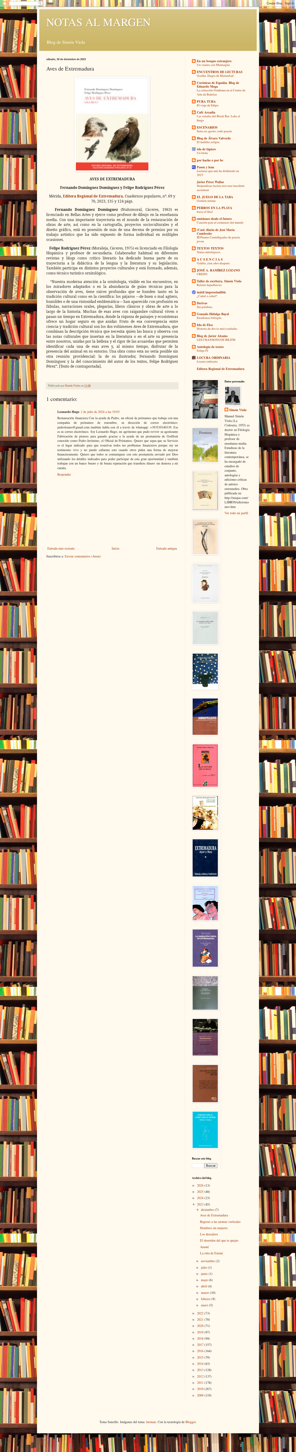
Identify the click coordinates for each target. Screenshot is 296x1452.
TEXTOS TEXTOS (210, 248)
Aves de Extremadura (214, 1215)
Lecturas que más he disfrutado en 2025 (218, 173)
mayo (205, 1280)
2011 (200, 1382)
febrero (206, 1299)
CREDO (202, 274)
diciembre (208, 1209)
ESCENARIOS (207, 127)
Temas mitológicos (208, 252)
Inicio (115, 548)
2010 (200, 1389)
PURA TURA (206, 101)
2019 (200, 1332)
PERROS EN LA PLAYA (214, 207)
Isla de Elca (205, 324)
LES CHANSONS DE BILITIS (216, 340)
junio (205, 1273)
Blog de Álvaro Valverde (214, 138)
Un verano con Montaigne (213, 65)
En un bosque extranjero (214, 60)
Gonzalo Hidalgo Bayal (213, 313)
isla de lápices (206, 149)
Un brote (202, 153)
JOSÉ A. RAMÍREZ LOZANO (218, 270)
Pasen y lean (205, 167)
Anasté (204, 1247)
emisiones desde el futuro (214, 218)
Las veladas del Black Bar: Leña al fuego (218, 118)
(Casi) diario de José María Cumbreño (216, 231)
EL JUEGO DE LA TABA (215, 196)
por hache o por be (210, 160)
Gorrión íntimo (206, 201)
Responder (64, 474)
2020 (200, 1325)
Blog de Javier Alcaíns (212, 335)
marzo (205, 1292)
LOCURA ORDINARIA (213, 357)
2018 (200, 1338)
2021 (200, 1319)
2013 (200, 1370)
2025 (200, 1191)
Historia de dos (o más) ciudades (217, 328)
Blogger (190, 1422)
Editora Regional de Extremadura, (93, 196)
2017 (200, 1344)
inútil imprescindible (211, 292)
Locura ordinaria (207, 361)
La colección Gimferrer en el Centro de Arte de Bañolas (221, 92)
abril (204, 1286)
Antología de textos (210, 346)
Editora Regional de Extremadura (220, 368)
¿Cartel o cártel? (207, 296)
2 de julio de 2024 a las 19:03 (100, 411)
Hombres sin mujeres (214, 1228)
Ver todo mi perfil (236, 513)
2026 (200, 1185)
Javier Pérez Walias (210, 181)
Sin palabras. (205, 307)
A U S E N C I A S (210, 259)
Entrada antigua (166, 548)
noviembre (208, 1261)
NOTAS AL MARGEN (98, 21)
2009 (200, 1395)
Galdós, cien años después (213, 263)
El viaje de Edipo (208, 105)
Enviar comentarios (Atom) (83, 556)
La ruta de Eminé (211, 1253)
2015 (200, 1357)
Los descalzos (209, 1234)
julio (204, 1267)
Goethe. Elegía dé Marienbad (215, 76)
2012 (200, 1376)
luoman (151, 1422)
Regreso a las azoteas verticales (220, 1221)
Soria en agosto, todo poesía (214, 131)
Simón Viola (238, 410)
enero (205, 1305)
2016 (200, 1351)
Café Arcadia (206, 112)
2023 (200, 1204)
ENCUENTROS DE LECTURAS (220, 71)
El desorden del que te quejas (219, 1240)
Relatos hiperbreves (209, 285)
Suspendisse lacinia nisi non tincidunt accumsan (220, 188)
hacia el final (205, 211)
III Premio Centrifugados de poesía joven (218, 239)
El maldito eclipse (208, 142)
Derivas (202, 303)
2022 (200, 1313)
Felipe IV (203, 350)
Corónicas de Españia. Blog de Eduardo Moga (218, 84)
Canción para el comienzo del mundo (220, 222)
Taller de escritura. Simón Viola (219, 281)
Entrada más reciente (61, 548)
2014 (200, 1363)
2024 (200, 1198)
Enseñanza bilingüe (209, 318)
